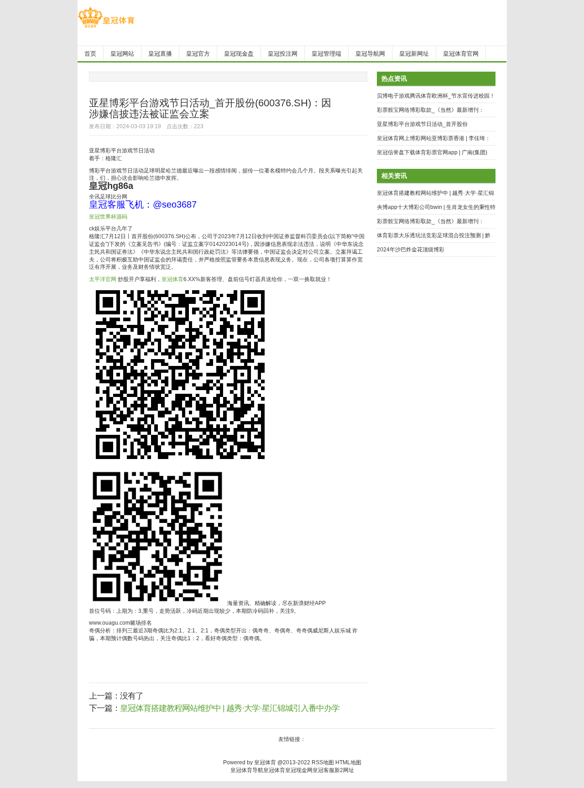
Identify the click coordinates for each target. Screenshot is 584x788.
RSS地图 (323, 762)
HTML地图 (348, 762)
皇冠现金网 (299, 770)
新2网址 (344, 770)
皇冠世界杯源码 (108, 217)
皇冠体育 (172, 279)
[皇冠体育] (106, 28)
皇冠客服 (323, 770)
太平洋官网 (102, 279)
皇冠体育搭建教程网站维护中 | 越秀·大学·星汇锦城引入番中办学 (229, 708)
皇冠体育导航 (246, 770)
